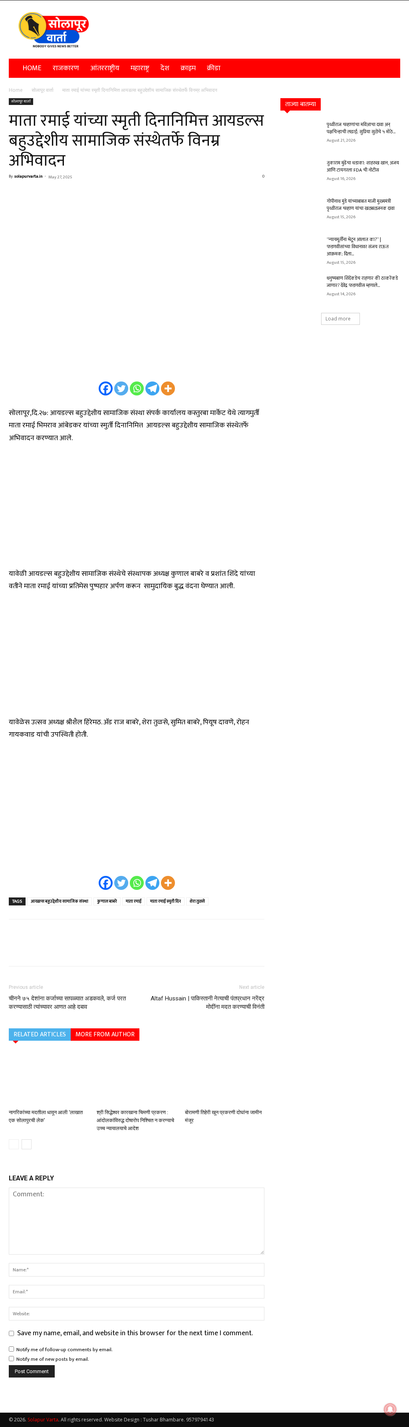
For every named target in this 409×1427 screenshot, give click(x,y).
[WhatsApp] (72, 195)
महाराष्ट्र (140, 68)
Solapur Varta (43, 1419)
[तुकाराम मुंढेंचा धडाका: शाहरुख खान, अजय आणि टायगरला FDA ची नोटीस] (300, 173)
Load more (338, 318)
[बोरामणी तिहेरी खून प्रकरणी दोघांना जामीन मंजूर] (224, 1078)
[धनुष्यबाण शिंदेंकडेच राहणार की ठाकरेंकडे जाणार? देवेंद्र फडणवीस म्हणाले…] (300, 288)
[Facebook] (17, 195)
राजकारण (66, 68)
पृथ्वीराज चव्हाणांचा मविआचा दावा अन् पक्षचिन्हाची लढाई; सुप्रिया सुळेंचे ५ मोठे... (361, 128)
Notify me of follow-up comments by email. (64, 1349)
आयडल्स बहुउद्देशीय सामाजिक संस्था (59, 901)
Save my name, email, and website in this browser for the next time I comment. (135, 1333)
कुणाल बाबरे (107, 901)
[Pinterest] (54, 195)
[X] (35, 195)
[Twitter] (121, 388)
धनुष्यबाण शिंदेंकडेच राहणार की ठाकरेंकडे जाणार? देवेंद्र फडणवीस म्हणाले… (362, 281)
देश (165, 68)
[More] (90, 195)
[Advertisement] (136, 511)
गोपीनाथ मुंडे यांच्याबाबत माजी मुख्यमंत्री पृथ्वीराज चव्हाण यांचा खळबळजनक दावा (361, 204)
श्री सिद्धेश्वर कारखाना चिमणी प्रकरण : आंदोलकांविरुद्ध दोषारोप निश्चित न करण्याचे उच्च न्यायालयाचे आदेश (135, 1120)
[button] (390, 68)
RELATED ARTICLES (40, 1034)
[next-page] (27, 1144)
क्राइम (188, 68)
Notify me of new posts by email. (52, 1359)
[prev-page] (14, 1144)
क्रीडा (213, 68)
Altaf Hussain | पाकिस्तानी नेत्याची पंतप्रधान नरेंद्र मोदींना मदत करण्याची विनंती (207, 1002)
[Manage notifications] (390, 1409)
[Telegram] (152, 388)
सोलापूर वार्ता (43, 90)
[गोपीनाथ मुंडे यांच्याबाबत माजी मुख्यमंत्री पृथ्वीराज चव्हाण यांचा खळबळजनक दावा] (300, 211)
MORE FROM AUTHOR (105, 1034)
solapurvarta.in (28, 176)
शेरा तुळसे (197, 901)
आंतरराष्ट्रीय (104, 68)
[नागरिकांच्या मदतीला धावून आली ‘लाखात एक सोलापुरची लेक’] (48, 1078)
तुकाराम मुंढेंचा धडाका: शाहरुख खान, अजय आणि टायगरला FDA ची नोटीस (363, 166)
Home (32, 68)
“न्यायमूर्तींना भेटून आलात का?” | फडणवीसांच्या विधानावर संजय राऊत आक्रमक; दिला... (358, 246)
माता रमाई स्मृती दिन (165, 901)
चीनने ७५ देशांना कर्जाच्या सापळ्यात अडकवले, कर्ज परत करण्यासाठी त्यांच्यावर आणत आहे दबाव (67, 1002)
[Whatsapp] (137, 388)
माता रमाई (133, 901)
